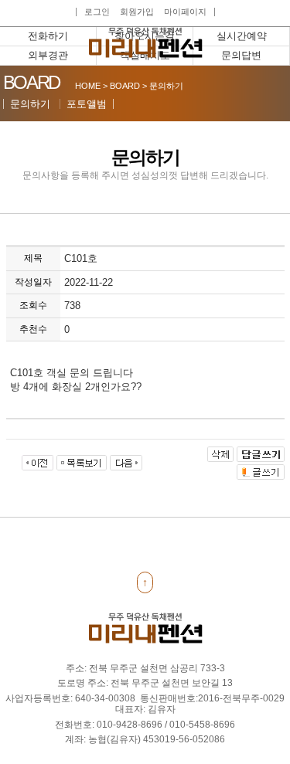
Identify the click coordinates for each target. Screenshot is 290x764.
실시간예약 (242, 36)
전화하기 (48, 36)
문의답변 (241, 55)
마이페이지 (185, 12)
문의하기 (30, 104)
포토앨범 (87, 104)
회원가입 (137, 12)
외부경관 (48, 55)
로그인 (97, 12)
